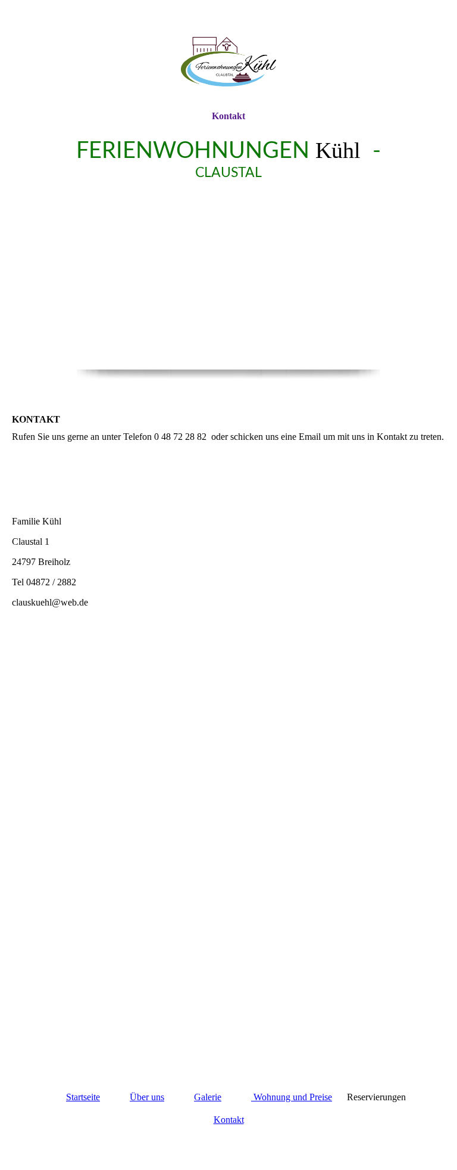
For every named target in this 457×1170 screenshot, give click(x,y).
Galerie (207, 1097)
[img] (228, 55)
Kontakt (228, 116)
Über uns (147, 1097)
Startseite (83, 1097)
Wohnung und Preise (291, 1097)
